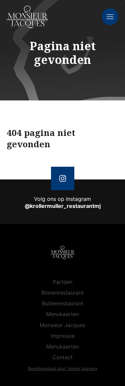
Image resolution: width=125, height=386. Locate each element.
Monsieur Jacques (62, 325)
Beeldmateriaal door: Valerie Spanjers (62, 368)
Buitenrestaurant (62, 303)
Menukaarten (62, 314)
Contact (62, 357)
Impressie (63, 335)
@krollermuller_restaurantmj (63, 206)
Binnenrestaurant (62, 292)
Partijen (62, 282)
